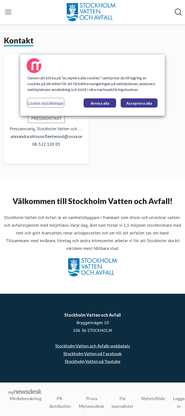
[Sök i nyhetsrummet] (178, 12)
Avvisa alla (100, 103)
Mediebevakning (25, 398)
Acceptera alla (139, 103)
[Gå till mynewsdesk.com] (25, 392)
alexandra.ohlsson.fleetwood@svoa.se (46, 136)
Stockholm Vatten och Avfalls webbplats (92, 345)
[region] (92, 85)
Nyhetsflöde (153, 398)
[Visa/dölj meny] (8, 12)
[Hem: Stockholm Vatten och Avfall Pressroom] (91, 12)
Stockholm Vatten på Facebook (92, 353)
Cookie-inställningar (45, 103)
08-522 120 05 (46, 144)
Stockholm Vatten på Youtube (92, 361)
